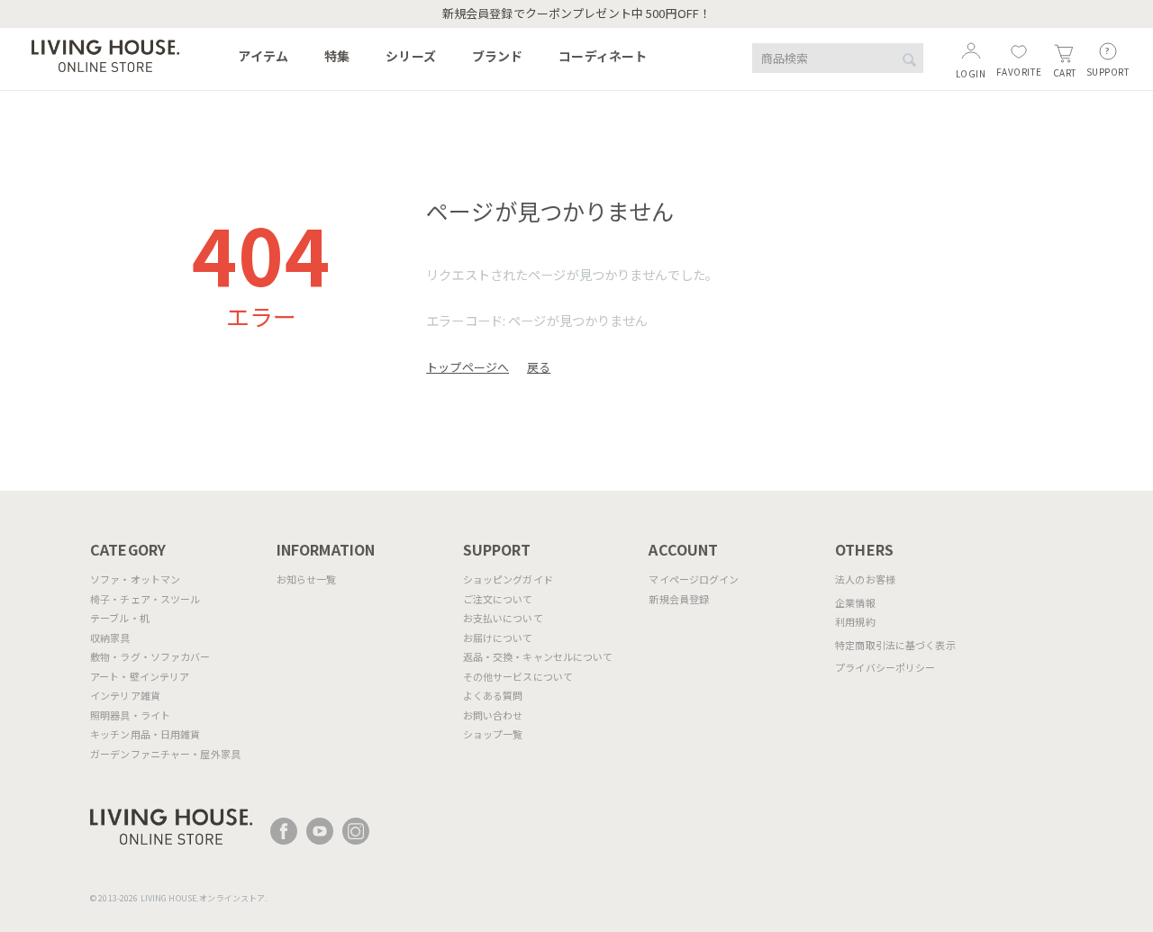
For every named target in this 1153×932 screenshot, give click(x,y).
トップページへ (467, 367)
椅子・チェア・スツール (145, 599)
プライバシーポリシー (885, 667)
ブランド (497, 56)
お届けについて (498, 637)
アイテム (263, 56)
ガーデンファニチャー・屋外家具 (165, 754)
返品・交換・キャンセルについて (538, 656)
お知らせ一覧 (307, 579)
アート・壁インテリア (139, 676)
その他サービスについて (518, 676)
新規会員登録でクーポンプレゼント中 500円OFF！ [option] (576, 13)
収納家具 (110, 637)
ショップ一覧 (493, 734)
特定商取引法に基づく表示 (895, 645)
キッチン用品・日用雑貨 (145, 734)
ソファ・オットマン (135, 579)
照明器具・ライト (130, 715)
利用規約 (855, 621)
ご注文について (498, 599)
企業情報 (855, 602)
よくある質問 (493, 695)
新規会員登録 (679, 599)
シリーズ (411, 56)
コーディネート (602, 56)
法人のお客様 (865, 579)
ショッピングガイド (508, 579)
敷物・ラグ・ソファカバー (150, 656)
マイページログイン (694, 579)
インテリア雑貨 (125, 695)
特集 (337, 56)
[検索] (910, 59)
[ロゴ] (105, 53)
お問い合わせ (493, 715)
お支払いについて (503, 618)
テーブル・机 (120, 618)
